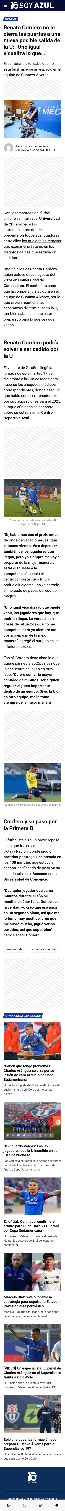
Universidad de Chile (43, 949)
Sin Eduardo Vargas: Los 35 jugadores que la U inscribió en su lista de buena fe (30, 1150)
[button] (5, 5)
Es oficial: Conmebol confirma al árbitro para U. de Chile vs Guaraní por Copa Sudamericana (31, 1226)
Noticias (11, 18)
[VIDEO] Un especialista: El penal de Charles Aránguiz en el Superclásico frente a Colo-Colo (32, 1372)
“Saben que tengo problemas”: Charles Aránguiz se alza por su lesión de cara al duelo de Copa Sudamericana (29, 1073)
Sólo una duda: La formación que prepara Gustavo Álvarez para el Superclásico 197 (30, 1444)
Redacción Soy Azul (36, 146)
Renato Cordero (15, 949)
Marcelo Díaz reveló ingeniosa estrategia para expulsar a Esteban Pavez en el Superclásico (32, 1301)
